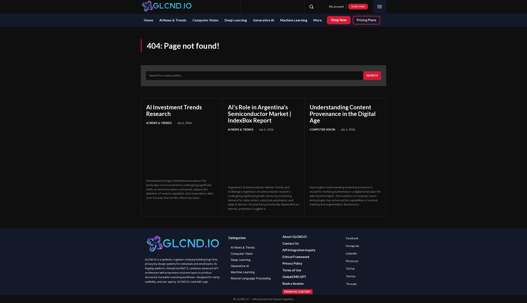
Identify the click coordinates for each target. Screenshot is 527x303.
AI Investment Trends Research (174, 110)
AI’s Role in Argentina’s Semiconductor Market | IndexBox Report (259, 114)
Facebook (352, 238)
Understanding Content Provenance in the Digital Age (343, 114)
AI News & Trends (159, 123)
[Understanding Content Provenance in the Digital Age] (345, 159)
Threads (351, 284)
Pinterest (352, 261)
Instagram (352, 245)
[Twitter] (288, 6)
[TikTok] (280, 6)
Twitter (351, 276)
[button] (311, 6)
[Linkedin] (265, 6)
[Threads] (295, 6)
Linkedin (351, 253)
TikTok (350, 268)
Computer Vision (322, 129)
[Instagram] (257, 6)
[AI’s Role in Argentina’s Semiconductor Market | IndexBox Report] (263, 159)
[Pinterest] (272, 6)
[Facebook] (250, 6)
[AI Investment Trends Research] (181, 152)
